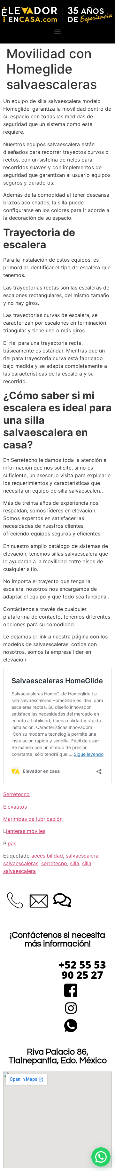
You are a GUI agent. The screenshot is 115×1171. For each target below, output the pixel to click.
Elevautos (15, 806)
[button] (57, 31)
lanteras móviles (25, 831)
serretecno (54, 863)
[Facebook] (70, 991)
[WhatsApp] (70, 1026)
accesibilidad (47, 855)
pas (12, 843)
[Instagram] (70, 1008)
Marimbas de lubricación (33, 819)
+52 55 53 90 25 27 (82, 970)
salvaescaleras (20, 863)
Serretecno (16, 794)
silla (74, 863)
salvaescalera (82, 855)
